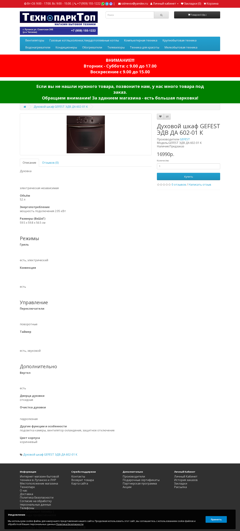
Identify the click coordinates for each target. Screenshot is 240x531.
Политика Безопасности (36, 497)
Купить (188, 176)
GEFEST (185, 139)
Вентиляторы (34, 40)
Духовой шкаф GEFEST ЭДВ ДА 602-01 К (61, 107)
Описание (29, 163)
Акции (127, 487)
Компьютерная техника (140, 40)
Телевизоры (116, 47)
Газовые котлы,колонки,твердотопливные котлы (84, 40)
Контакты (78, 476)
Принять (216, 519)
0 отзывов (179, 184)
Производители (134, 476)
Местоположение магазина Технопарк (39, 485)
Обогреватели (92, 47)
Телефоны (27, 508)
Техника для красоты (144, 47)
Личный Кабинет (185, 476)
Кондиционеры (66, 47)
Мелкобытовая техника (180, 47)
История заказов (186, 480)
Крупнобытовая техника (179, 40)
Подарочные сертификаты (141, 480)
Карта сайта (79, 483)
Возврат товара (82, 480)
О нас (23, 490)
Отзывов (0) (50, 163)
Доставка (26, 494)
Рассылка (180, 487)
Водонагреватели (37, 47)
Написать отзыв (200, 184)
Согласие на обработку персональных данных (36, 502)
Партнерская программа (140, 483)
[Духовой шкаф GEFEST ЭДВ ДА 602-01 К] (86, 134)
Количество (163, 160)
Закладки (180, 483)
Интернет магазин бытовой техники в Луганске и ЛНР (39, 478)
